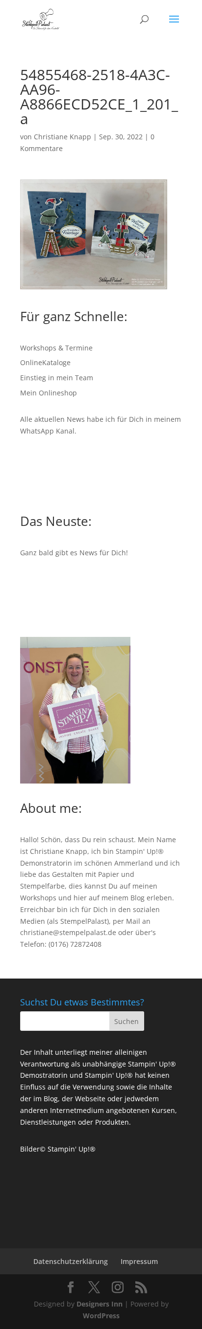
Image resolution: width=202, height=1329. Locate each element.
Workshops (38, 897)
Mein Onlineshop (48, 392)
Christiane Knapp (62, 136)
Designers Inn (99, 1303)
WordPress (101, 1315)
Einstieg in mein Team (56, 377)
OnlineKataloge (45, 362)
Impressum (139, 1261)
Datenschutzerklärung (70, 1261)
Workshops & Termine (56, 347)
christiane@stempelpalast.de (68, 932)
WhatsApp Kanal (47, 431)
